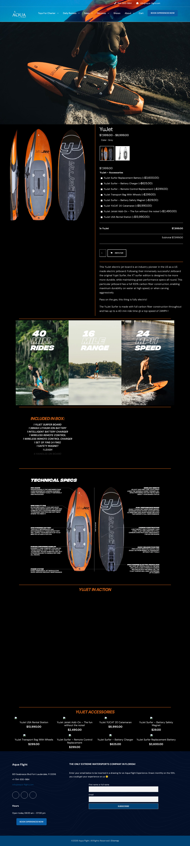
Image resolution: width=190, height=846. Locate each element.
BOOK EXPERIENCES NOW (163, 13)
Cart (141, 13)
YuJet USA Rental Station (127, 216)
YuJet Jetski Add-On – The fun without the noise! (140, 211)
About (128, 13)
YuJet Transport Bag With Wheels (130, 194)
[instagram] (177, 3)
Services (101, 13)
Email (91, 794)
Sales (86, 13)
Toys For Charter (46, 13)
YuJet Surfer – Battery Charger (128, 183)
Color (107, 140)
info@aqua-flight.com (150, 3)
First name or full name (99, 784)
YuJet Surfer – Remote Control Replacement (136, 189)
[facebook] (166, 3)
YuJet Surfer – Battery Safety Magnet (131, 200)
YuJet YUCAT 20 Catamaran (128, 205)
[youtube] (171, 3)
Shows (116, 13)
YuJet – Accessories (111, 172)
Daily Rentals (69, 13)
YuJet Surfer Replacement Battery (131, 177)
